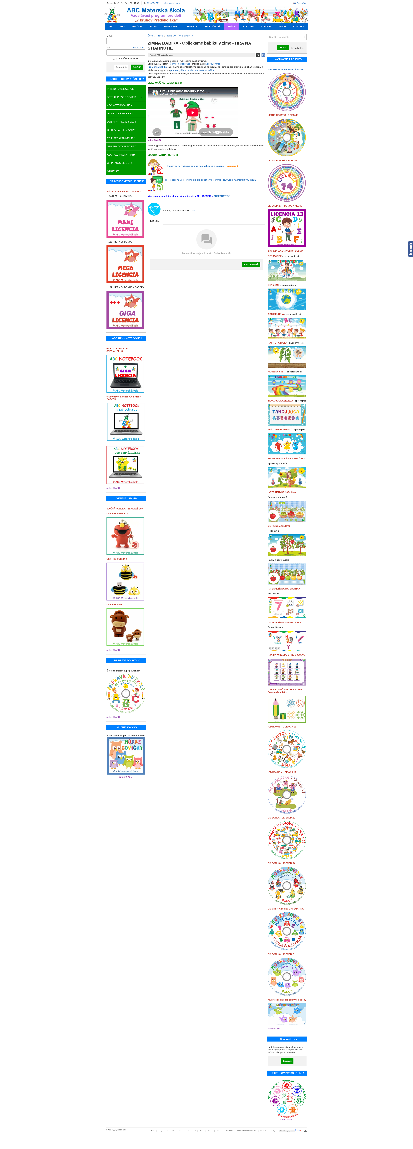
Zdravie (219, 1131)
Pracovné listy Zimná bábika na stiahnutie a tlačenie (196, 166)
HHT (167, 179)
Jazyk (161, 1131)
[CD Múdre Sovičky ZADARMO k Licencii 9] (287, 904)
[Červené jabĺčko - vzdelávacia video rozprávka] (287, 555)
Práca (202, 1131)
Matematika (171, 1131)
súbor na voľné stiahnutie (213, 179)
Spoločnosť (192, 1131)
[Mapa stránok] (305, 1131)
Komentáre (155, 221)
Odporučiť (287, 1061)
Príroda (181, 1131)
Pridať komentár (251, 264)
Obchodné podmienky (267, 1131)
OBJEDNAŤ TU (221, 196)
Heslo (109, 47)
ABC (153, 1131)
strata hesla (139, 47)
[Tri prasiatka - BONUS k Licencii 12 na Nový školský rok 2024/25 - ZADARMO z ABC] (287, 813)
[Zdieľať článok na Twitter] (258, 55)
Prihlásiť (137, 67)
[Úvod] (112, 14)
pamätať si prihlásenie (127, 58)
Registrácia (121, 67)
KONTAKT (229, 1131)
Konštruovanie (212, 63)
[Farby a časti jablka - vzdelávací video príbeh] (287, 584)
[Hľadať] (304, 37)
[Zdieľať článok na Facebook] (263, 55)
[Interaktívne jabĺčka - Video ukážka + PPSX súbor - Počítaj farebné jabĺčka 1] (287, 521)
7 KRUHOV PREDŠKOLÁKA (246, 1131)
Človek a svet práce (180, 63)
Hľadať (283, 47)
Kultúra (210, 1131)
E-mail (109, 36)
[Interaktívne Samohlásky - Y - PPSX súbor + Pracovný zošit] (287, 650)
